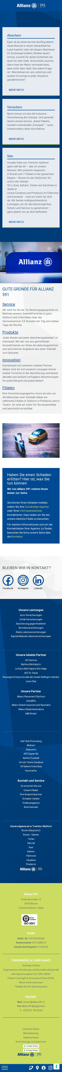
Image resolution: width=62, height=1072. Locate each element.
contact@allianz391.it (33, 1002)
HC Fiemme (31, 660)
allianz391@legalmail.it (33, 1006)
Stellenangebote (31, 803)
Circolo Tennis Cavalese (31, 762)
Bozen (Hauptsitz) (31, 830)
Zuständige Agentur (37, 506)
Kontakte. (17, 536)
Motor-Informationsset (31, 982)
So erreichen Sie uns (31, 786)
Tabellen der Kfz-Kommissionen (31, 986)
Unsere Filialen (31, 790)
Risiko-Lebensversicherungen (31, 632)
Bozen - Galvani (31, 834)
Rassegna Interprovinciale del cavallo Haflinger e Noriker (31, 677)
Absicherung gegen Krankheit (31, 623)
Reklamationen (31, 1037)
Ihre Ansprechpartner (31, 794)
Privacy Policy (32, 1050)
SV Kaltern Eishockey (31, 766)
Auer (31, 847)
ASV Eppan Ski (31, 753)
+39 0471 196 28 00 (32, 1010)
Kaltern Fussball (31, 758)
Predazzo (31, 864)
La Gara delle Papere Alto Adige (31, 668)
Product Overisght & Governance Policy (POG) (31, 978)
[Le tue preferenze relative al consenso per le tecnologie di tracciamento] (56, 1066)
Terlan (31, 839)
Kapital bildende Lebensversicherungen (31, 636)
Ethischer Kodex (31, 1029)
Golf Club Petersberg (31, 741)
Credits (36, 965)
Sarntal (31, 843)
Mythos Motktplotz (31, 664)
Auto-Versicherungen (31, 615)
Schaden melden (31, 798)
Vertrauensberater (31, 510)
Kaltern (31, 851)
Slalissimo (31, 749)
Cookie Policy (32, 1046)
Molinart (31, 745)
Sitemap (26, 965)
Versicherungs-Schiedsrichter (31, 1041)
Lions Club (31, 681)
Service (8, 304)
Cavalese (31, 860)
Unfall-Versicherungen (31, 619)
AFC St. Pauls (31, 673)
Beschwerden (31, 807)
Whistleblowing (30, 1033)
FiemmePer (31, 770)
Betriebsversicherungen (31, 628)
